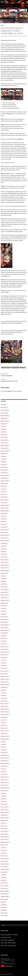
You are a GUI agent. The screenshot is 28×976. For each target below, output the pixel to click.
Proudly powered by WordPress (7, 974)
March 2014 (3, 752)
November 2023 (4, 475)
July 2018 (3, 635)
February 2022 (4, 529)
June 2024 (3, 459)
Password (3, 962)
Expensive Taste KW (7, 5)
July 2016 (3, 690)
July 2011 (3, 823)
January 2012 (4, 809)
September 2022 (4, 510)
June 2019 (3, 608)
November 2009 (4, 864)
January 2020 (4, 592)
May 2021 (3, 551)
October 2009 (4, 866)
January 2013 (4, 779)
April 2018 (3, 643)
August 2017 (4, 657)
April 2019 (3, 614)
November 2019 (4, 595)
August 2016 (4, 687)
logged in (9, 391)
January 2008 (4, 915)
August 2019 (4, 603)
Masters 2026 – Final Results (7, 940)
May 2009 (3, 880)
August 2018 (4, 633)
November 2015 (4, 711)
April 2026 (3, 404)
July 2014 (3, 741)
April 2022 (3, 524)
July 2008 (3, 902)
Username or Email (5, 958)
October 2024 (4, 448)
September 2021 (4, 540)
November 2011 (4, 812)
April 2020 (3, 584)
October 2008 (4, 893)
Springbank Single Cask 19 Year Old (9, 380)
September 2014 (4, 739)
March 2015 (3, 728)
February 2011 (4, 831)
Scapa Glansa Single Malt (6, 374)
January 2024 (4, 472)
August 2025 (4, 423)
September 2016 (4, 684)
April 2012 (3, 801)
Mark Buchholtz (14, 36)
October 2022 (4, 508)
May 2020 (3, 581)
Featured (23, 367)
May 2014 (3, 747)
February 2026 (4, 410)
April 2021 (3, 554)
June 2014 (3, 744)
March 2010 (3, 855)
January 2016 (4, 706)
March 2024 (3, 467)
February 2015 (4, 730)
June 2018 (3, 638)
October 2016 (4, 682)
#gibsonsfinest (15, 367)
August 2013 (4, 766)
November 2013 (4, 758)
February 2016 (4, 703)
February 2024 (4, 470)
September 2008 (4, 896)
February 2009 (4, 885)
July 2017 (3, 660)
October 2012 (4, 785)
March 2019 (3, 616)
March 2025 (3, 437)
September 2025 (4, 421)
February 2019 (4, 619)
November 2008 (4, 891)
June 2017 (3, 662)
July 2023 (3, 486)
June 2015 (3, 720)
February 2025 (4, 440)
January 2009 (4, 888)
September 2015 (4, 714)
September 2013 (4, 763)
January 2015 (4, 733)
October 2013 (4, 760)
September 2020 (4, 570)
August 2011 (4, 820)
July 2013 (3, 768)
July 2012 (3, 793)
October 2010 (4, 839)
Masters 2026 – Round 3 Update (8, 945)
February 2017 (4, 671)
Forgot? (7, 966)
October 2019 (4, 597)
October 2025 (4, 418)
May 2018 (3, 641)
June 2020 (3, 578)
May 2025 (3, 432)
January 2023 (4, 502)
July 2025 (3, 426)
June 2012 (3, 796)
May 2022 (3, 521)
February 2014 (4, 755)
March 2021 (3, 557)
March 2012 (3, 804)
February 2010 (4, 858)
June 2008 (3, 904)
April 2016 (3, 698)
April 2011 (3, 826)
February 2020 (4, 589)
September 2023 (4, 480)
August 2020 (4, 573)
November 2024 (4, 445)
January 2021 (4, 562)
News (2, 25)
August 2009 (4, 872)
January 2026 (4, 412)
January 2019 (4, 622)
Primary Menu (26, 5)
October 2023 (4, 478)
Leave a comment (22, 36)
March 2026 (3, 407)
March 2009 (3, 883)
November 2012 (4, 782)
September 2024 (4, 451)
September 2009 (4, 869)
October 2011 (4, 815)
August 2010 (4, 845)
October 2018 (4, 627)
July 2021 (3, 546)
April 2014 (3, 749)
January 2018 (4, 649)
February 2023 (4, 499)
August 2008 (4, 899)
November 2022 (4, 505)
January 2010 (4, 861)
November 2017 (4, 652)
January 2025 (4, 442)
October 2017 (4, 654)
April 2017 (3, 665)
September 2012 (4, 787)
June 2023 (3, 489)
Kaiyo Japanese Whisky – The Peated (9, 934)
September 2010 (4, 842)
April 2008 (3, 910)
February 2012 (4, 807)
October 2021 (4, 537)
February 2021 (4, 559)
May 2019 (3, 611)
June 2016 (3, 692)
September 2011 (4, 817)
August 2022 (4, 513)
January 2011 (4, 834)
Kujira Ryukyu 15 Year (6, 937)
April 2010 (3, 853)
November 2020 (4, 565)
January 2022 (4, 532)
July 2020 (3, 576)
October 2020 (4, 567)
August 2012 (4, 790)
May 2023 (3, 491)
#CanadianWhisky (6, 367)
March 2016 (3, 701)
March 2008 (3, 912)
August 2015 (4, 717)
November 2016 (4, 679)
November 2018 (4, 624)
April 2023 (3, 494)
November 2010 (4, 836)
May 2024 (3, 461)
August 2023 (4, 483)
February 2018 (4, 646)
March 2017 (3, 668)
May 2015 (3, 722)
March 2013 (3, 774)
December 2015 (4, 709)
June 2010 (3, 850)
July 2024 (3, 456)
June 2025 (3, 429)
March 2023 (3, 497)
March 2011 (3, 828)
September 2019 (4, 600)
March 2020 (3, 586)
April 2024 (3, 464)
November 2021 (4, 535)
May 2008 (3, 907)
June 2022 (3, 518)
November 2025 (4, 415)
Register (11, 966)
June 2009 (3, 877)
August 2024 (4, 453)
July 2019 (3, 605)
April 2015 (3, 725)
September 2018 (4, 630)
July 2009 (3, 874)
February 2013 (4, 777)
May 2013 (3, 771)
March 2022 (3, 527)
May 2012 (3, 798)
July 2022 (3, 516)
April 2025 (3, 434)
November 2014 (4, 736)
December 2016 (4, 676)
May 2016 (3, 695)
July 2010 (3, 847)
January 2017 (4, 673)
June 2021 (3, 548)
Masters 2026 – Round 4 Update (8, 942)
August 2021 (4, 543)
